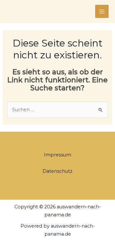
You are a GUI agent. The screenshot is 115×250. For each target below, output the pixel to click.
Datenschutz (57, 171)
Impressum (57, 155)
